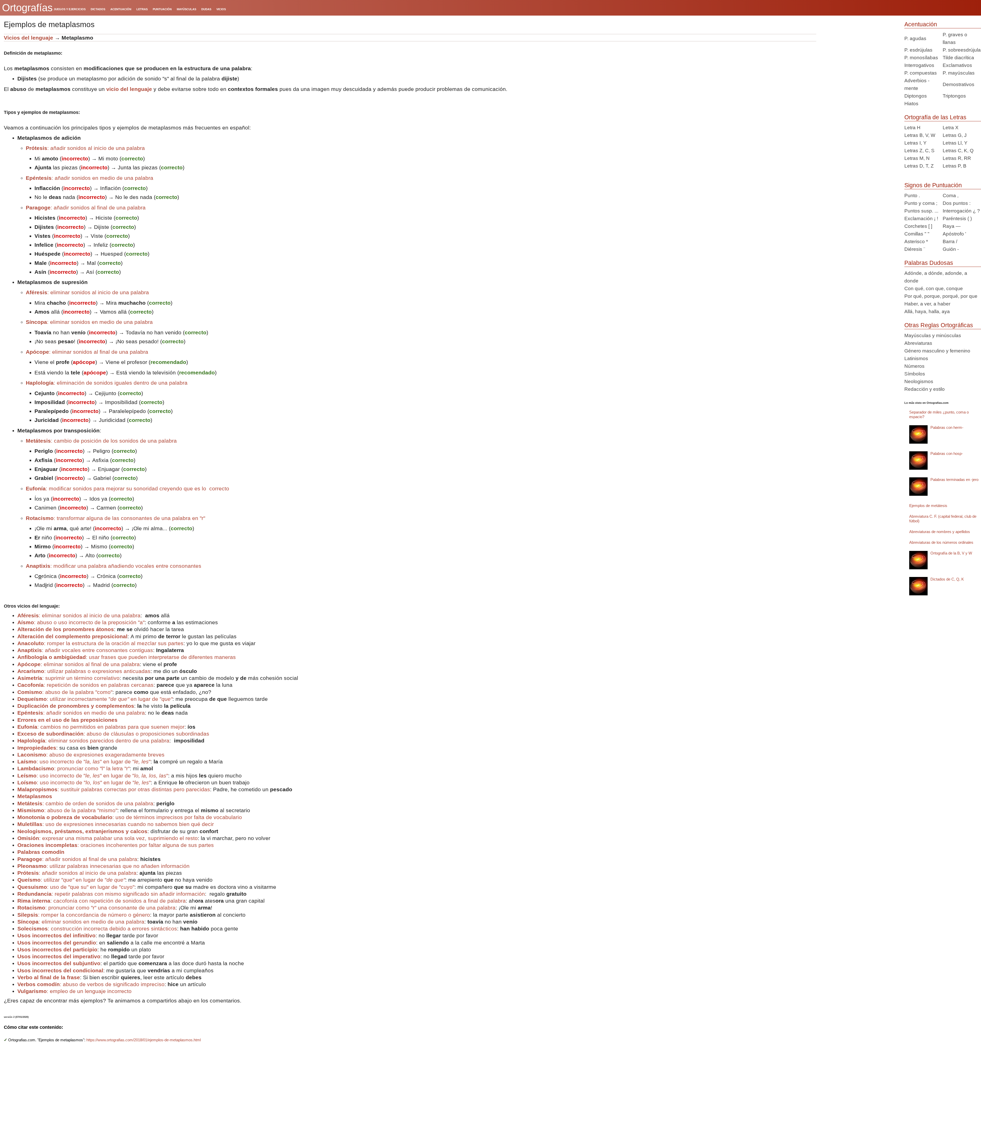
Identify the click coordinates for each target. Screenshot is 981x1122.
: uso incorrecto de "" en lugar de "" (83, 761)
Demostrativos (958, 84)
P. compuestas (920, 73)
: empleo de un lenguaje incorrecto (74, 991)
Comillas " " (916, 234)
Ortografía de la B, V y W (951, 553)
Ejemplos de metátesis (928, 505)
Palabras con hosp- (946, 453)
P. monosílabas (921, 57)
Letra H (912, 127)
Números (914, 366)
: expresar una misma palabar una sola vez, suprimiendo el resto (107, 838)
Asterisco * (916, 241)
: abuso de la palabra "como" (64, 692)
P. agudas (915, 38)
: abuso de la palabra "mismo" (67, 810)
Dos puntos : (957, 203)
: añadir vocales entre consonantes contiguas (85, 650)
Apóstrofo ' (954, 234)
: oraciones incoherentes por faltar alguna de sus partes (115, 845)
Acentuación (920, 24)
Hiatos (911, 103)
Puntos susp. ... (921, 211)
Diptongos (915, 96)
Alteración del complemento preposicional (72, 636)
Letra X (951, 127)
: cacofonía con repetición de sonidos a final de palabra (101, 901)
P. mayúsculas (959, 73)
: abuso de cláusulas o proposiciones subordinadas (113, 734)
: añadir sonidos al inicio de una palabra (85, 148)
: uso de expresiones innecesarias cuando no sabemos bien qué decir (115, 824)
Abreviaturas (918, 343)
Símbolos (914, 373)
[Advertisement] (858, 66)
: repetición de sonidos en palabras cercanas (85, 685)
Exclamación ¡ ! (921, 218)
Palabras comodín (40, 852)
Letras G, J (955, 135)
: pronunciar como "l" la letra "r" (73, 768)
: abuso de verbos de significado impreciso (91, 984)
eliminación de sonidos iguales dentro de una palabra (107, 383)
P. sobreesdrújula (962, 50)
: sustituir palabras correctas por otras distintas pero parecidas (113, 789)
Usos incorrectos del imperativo (58, 956)
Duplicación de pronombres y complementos (75, 706)
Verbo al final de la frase (48, 977)
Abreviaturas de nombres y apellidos (939, 531)
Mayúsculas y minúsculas (932, 335)
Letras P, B (954, 166)
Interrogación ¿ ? (961, 211)
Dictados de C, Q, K (947, 579)
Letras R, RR (957, 158)
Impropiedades (36, 748)
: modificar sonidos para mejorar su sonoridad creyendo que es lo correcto (127, 488)
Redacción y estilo (924, 389)
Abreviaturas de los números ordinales (941, 542)
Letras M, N (917, 158)
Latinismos (916, 358)
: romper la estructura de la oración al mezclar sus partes (100, 643)
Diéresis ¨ (914, 249)
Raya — (952, 226)
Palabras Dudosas (928, 262)
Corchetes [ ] (918, 226)
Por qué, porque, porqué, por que (940, 296)
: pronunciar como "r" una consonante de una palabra (96, 908)
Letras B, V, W (919, 135)
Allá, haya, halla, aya (927, 311)
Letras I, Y (915, 143)
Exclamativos (957, 65)
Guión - (951, 249)
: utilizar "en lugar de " (71, 880)
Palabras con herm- (946, 427)
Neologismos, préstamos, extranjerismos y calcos (82, 831)
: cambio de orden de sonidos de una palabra (85, 803)
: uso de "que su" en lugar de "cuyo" (75, 887)
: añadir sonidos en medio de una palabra (89, 178)
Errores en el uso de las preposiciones (67, 720)
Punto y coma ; (920, 203)
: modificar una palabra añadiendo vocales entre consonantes (113, 566)
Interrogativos (919, 65)
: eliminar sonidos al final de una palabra (87, 352)
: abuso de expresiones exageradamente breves (91, 755)
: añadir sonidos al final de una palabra (86, 207)
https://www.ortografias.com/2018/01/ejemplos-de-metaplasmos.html (143, 1040)
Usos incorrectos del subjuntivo (58, 963)
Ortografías (27, 7)
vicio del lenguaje (129, 89)
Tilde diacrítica (958, 57)
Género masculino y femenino (937, 350)
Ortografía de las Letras (935, 117)
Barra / (950, 241)
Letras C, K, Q (958, 150)
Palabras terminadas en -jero (954, 479)
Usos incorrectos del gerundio (56, 943)
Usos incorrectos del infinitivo (56, 935)
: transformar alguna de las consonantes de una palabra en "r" (115, 518)
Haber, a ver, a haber (927, 303)
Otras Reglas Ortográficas (938, 325)
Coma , (951, 195)
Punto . (912, 195)
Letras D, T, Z (919, 166)
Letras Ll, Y (955, 143)
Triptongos (954, 96)
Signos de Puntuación (933, 185)
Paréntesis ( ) (957, 218)
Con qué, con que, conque (933, 288)
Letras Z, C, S (919, 150)
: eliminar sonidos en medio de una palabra (89, 322)
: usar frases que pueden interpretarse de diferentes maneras (126, 657)
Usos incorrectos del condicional (60, 970)
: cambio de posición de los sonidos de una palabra (101, 441)
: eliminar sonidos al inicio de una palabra (87, 292)
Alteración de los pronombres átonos (65, 629)
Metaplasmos (34, 796)
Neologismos (918, 381)
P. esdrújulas (918, 50)
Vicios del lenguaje (28, 38)
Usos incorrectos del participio (57, 949)
